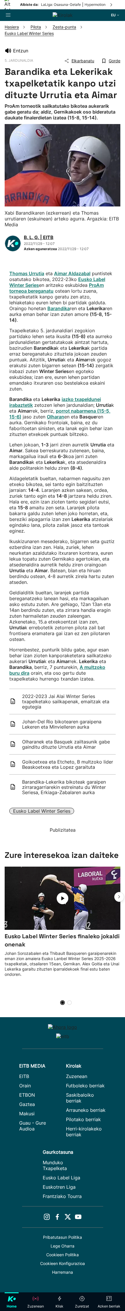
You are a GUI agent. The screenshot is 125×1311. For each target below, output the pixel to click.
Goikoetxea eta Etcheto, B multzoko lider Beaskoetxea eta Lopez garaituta (67, 764)
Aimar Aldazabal (72, 273)
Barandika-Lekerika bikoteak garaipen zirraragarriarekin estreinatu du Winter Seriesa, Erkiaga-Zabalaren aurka (64, 787)
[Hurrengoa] (112, 4)
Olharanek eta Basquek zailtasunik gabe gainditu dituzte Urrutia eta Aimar (66, 744)
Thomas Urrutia (26, 273)
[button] (119, 897)
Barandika (58, 308)
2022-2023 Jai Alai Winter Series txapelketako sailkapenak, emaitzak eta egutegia (65, 701)
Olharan (55, 417)
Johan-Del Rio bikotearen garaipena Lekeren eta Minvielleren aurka (61, 724)
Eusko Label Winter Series (41, 811)
